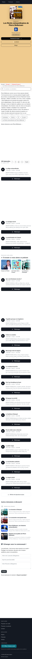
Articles (18, 2)
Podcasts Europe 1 (15, 38)
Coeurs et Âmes (5, 270)
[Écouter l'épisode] (3, 169)
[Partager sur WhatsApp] (18, 162)
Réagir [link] (16, 45)
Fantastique (5, 117)
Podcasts (10, 2)
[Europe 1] (16, 29)
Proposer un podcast (6, 626)
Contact (3, 628)
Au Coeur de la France (15, 271)
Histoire (13, 117)
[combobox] (16, 88)
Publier (4, 571)
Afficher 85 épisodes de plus (16, 494)
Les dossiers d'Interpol (25, 271)
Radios (3, 2)
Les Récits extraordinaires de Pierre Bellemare (13, 120)
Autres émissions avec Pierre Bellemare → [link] (11, 124)
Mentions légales (4, 656)
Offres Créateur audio (9, 646)
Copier (26, 162)
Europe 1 (8, 84)
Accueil (2, 84)
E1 (18, 117)
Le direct (16, 42)
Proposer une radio (5, 623)
